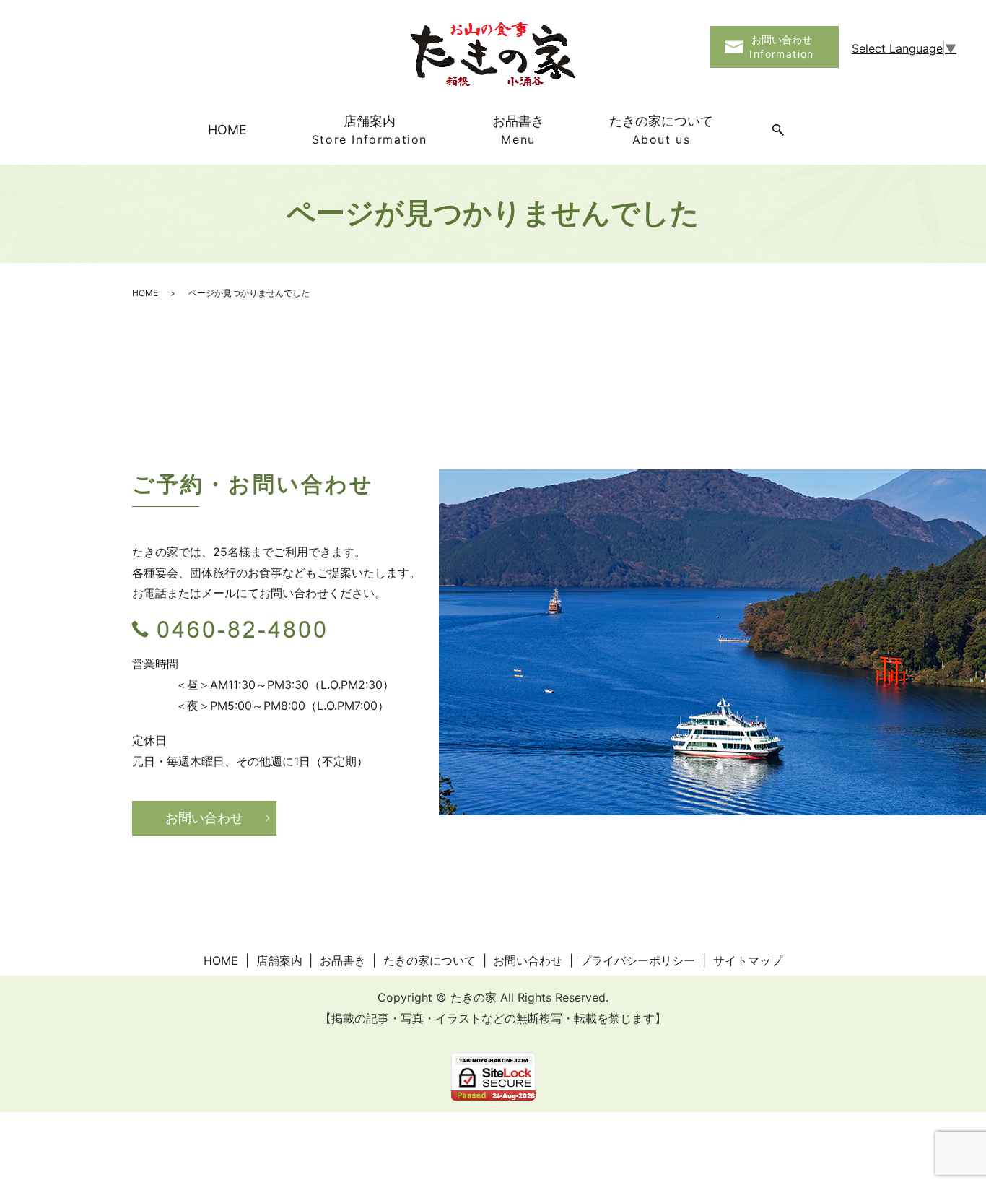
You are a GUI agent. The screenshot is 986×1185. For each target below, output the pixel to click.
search (778, 131)
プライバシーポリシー (637, 960)
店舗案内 (369, 130)
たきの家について (661, 130)
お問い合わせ (204, 817)
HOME (227, 129)
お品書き (518, 130)
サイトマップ (747, 960)
